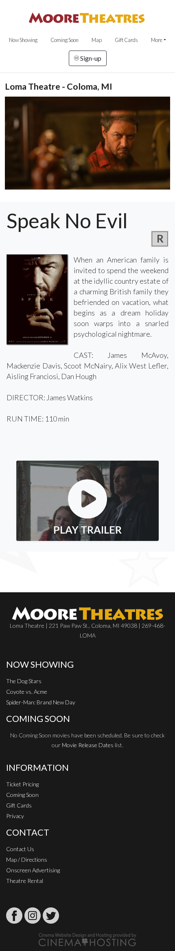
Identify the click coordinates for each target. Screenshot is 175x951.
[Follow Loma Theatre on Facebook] (14, 915)
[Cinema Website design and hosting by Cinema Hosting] (87, 939)
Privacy (15, 815)
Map (97, 40)
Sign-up (90, 58)
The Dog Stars (24, 680)
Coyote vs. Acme (26, 691)
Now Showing (23, 40)
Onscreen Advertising (33, 870)
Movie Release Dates (88, 744)
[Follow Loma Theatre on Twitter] (51, 915)
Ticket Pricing (22, 784)
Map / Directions (26, 859)
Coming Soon (64, 40)
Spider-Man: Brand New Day (40, 702)
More (156, 40)
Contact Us (20, 848)
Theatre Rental (24, 880)
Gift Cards (126, 40)
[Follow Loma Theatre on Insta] (32, 915)
